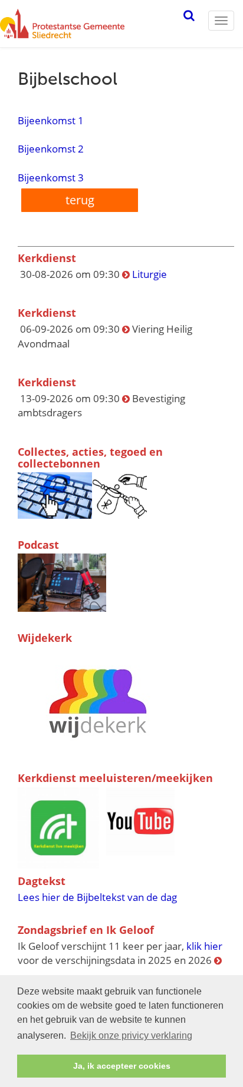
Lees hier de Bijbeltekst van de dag (97, 897)
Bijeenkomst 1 (55, 120)
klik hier (204, 946)
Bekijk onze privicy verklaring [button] (131, 1035)
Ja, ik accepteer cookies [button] (121, 1066)
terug (79, 200)
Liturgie (149, 274)
